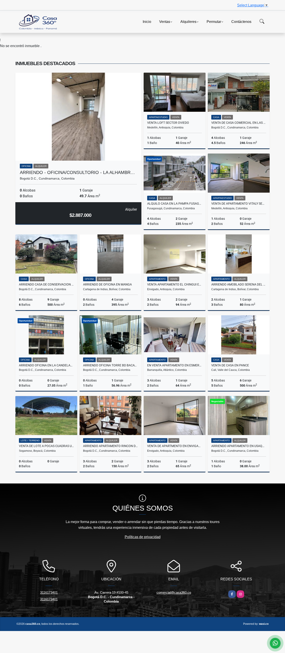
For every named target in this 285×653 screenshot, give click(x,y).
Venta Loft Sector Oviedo (168, 122)
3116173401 (49, 592)
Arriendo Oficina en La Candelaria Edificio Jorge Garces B (46, 365)
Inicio (147, 21)
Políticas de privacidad (143, 537)
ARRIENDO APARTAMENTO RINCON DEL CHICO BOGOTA (110, 446)
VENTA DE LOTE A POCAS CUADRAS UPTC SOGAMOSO (46, 446)
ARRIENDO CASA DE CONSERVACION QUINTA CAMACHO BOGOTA (46, 284)
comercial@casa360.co (174, 592)
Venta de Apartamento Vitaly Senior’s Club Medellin (238, 203)
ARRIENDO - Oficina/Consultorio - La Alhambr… (77, 172)
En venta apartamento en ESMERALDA (174, 365)
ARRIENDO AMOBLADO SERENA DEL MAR (238, 284)
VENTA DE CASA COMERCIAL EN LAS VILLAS (238, 122)
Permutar (214, 21)
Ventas (164, 21)
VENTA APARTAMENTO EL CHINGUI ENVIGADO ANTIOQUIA (174, 284)
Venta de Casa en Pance (230, 365)
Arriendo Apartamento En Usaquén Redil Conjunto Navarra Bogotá (238, 446)
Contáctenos (241, 21)
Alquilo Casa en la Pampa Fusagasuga (174, 203)
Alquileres (188, 21)
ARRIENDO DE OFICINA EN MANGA (107, 284)
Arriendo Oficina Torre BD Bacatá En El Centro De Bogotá (110, 365)
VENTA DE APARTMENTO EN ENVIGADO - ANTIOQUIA (174, 446)
